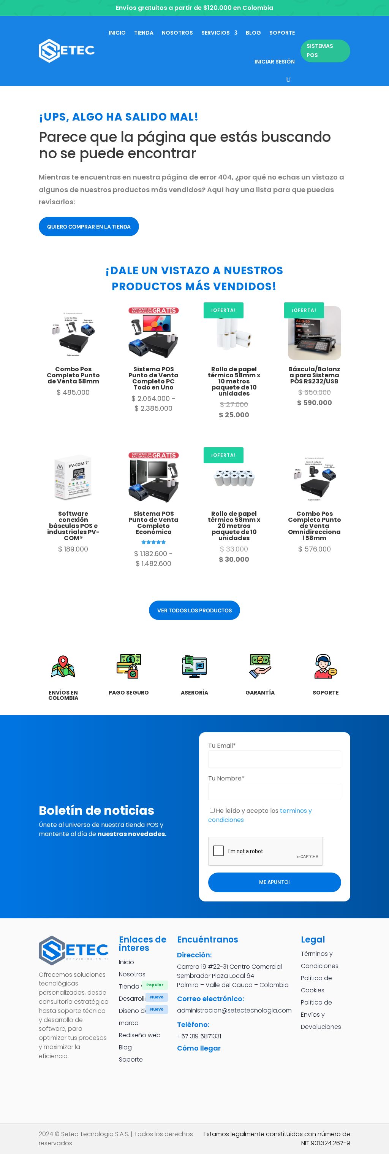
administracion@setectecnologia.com (234, 1010)
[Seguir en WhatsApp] (88, 1074)
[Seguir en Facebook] (47, 1074)
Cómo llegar (199, 1048)
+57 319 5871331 (199, 1036)
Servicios (215, 33)
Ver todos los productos (194, 610)
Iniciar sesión (275, 61)
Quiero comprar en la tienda (89, 226)
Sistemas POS (320, 50)
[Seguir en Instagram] (68, 1074)
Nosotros (177, 33)
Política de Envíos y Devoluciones (321, 1014)
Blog (253, 33)
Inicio (117, 33)
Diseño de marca (134, 1016)
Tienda (143, 33)
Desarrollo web (141, 998)
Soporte (282, 33)
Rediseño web (140, 1035)
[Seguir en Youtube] (47, 1094)
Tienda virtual (139, 986)
